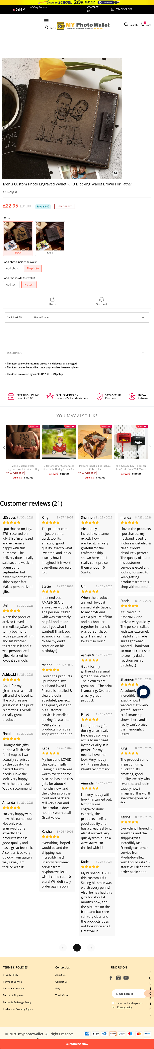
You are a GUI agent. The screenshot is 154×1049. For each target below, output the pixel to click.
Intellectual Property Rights (18, 1009)
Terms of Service (12, 981)
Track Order (124, 9)
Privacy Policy (10, 975)
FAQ (57, 988)
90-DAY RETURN (46, 374)
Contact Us (61, 981)
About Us (60, 975)
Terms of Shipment (13, 995)
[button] (4, 455)
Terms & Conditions (14, 988)
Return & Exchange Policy (17, 1002)
